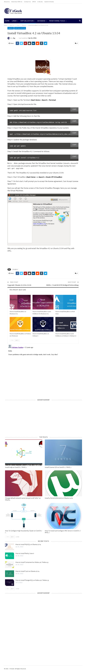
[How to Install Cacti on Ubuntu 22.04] (9, 573)
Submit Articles (49, 2)
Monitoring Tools (57, 21)
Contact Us (27, 2)
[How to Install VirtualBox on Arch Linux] (65, 302)
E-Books (40, 2)
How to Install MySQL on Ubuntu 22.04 (28, 544)
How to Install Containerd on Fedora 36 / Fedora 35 (31, 562)
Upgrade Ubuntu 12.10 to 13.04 (19, 285)
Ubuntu (10, 28)
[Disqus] (43, 370)
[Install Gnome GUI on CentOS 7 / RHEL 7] (63, 452)
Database (41, 21)
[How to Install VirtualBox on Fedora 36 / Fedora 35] (20, 324)
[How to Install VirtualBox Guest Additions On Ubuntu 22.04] (43, 302)
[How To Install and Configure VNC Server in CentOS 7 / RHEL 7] (63, 516)
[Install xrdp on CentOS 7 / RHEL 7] (23, 452)
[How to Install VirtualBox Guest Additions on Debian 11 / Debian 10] (65, 324)
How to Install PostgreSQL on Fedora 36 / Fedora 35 (32, 580)
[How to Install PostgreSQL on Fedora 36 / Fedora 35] (9, 582)
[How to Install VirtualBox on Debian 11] (43, 324)
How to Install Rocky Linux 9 (24, 553)
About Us (7, 2)
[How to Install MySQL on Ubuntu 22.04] (9, 547)
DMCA (34, 2)
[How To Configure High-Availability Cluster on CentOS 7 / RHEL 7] (23, 516)
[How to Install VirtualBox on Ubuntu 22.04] (20, 302)
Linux (14, 21)
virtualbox (15, 269)
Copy (74, 109)
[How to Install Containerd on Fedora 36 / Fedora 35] (9, 564)
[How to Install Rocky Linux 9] (9, 556)
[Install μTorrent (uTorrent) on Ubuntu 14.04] (63, 483)
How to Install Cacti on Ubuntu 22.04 (27, 571)
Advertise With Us (16, 2)
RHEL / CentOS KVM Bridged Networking (62, 285)
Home (7, 21)
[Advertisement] (56, 11)
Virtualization (26, 21)
